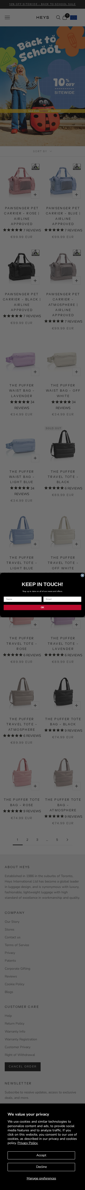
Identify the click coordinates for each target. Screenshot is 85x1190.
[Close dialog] (82, 575)
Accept (41, 1155)
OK (42, 607)
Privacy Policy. (27, 1143)
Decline (41, 1167)
